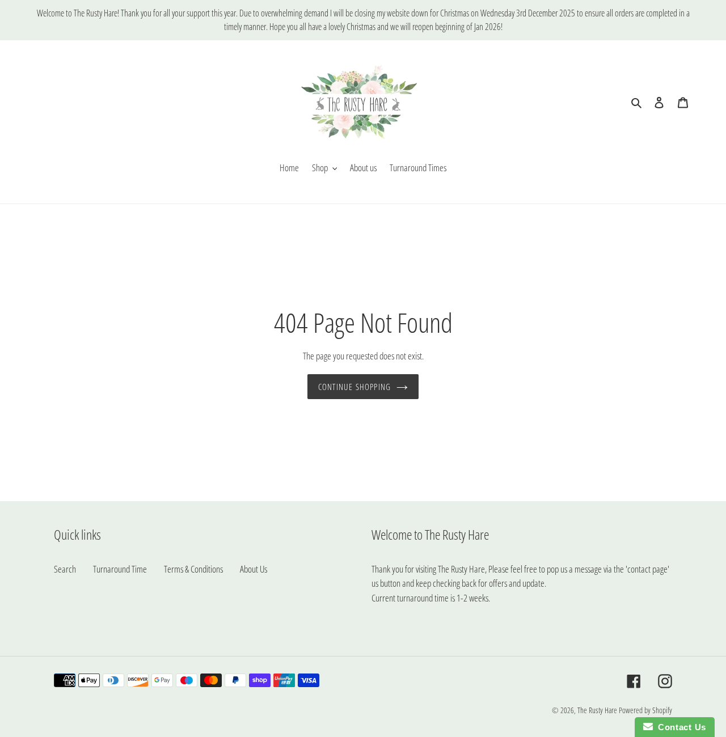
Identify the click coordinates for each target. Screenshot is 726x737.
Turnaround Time (120, 568)
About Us (253, 568)
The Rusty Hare (597, 710)
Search (65, 568)
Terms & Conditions (193, 568)
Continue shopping (354, 386)
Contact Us (679, 727)
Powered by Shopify (645, 710)
